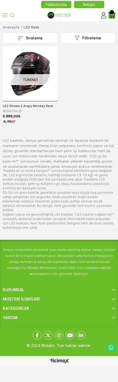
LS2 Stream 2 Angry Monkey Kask (28, 106)
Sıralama (34, 38)
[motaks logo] (58, 15)
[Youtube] (70, 335)
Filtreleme (91, 38)
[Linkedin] (81, 335)
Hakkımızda (56, 4)
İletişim (89, 4)
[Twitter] (48, 335)
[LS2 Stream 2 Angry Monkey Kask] (30, 73)
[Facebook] (37, 335)
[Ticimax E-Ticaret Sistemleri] (59, 361)
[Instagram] (59, 335)
